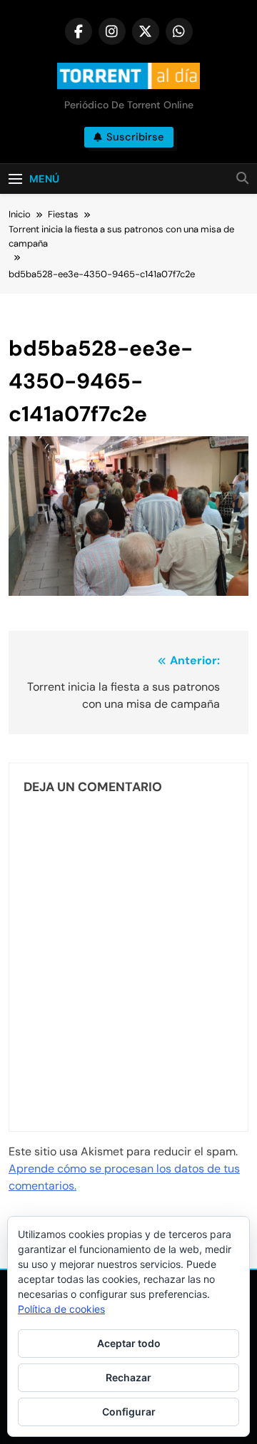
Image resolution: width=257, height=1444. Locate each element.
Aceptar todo (129, 1343)
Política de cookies (61, 1309)
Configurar (129, 1412)
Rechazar (128, 1377)
